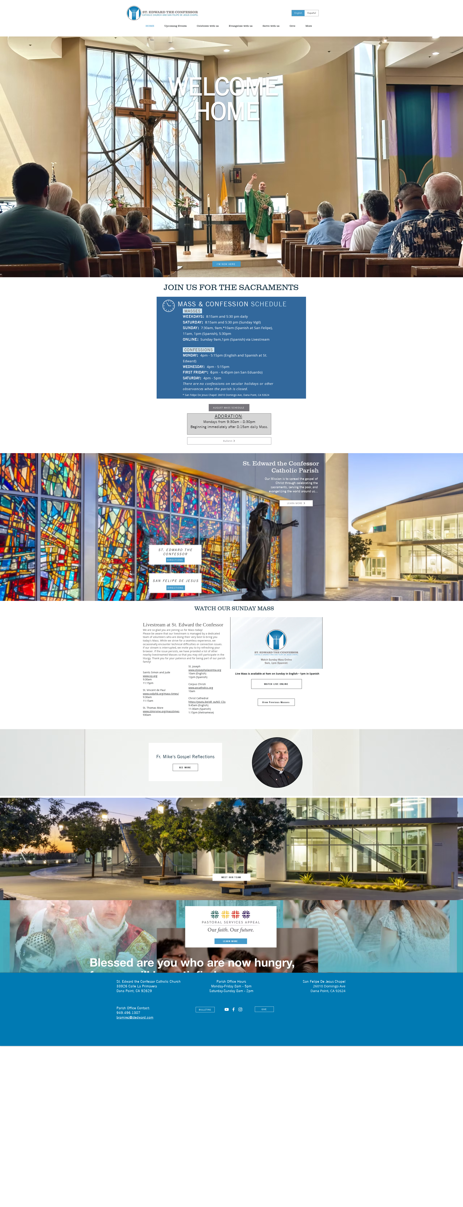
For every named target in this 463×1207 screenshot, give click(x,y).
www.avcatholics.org (200, 687)
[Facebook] (233, 1009)
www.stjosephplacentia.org (204, 670)
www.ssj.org (150, 676)
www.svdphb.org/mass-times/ (161, 693)
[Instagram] (240, 1009)
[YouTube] (226, 1009)
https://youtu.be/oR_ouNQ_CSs (207, 701)
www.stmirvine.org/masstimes (161, 711)
